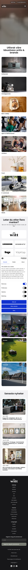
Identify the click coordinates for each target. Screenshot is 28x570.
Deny (14, 310)
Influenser (14, 518)
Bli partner (14, 510)
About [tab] (23, 262)
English (14, 524)
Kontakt (14, 498)
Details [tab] (14, 262)
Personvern (14, 552)
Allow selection (14, 306)
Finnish (14, 533)
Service (14, 504)
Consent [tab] (5, 262)
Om (14, 493)
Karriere (14, 491)
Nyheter (14, 489)
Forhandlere (14, 512)
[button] (24, 6)
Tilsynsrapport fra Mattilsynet (14, 559)
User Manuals (14, 502)
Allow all (14, 301)
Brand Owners (14, 514)
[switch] (25, 288)
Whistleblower (14, 556)
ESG (14, 495)
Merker (14, 487)
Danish (14, 526)
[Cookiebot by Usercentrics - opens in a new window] (21, 258)
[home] (4, 6)
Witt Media (14, 500)
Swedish (14, 529)
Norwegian (14, 531)
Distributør (14, 516)
